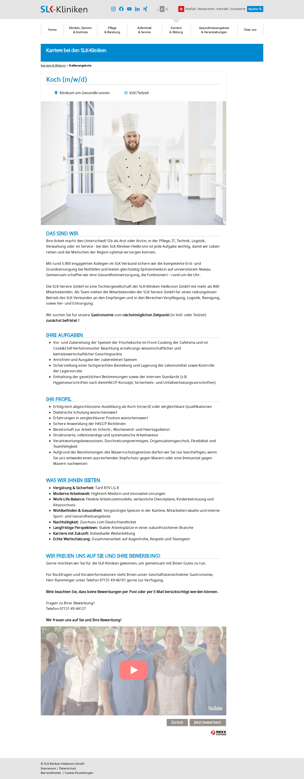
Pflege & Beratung (112, 30)
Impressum (48, 768)
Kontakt (222, 9)
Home (52, 30)
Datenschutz (67, 768)
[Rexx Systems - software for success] (218, 733)
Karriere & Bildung (176, 30)
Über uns (250, 30)
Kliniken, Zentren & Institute (80, 30)
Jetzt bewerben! (207, 722)
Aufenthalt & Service (144, 30)
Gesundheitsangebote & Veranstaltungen (214, 30)
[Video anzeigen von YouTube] (133, 670)
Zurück (177, 722)
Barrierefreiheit (51, 773)
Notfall (190, 9)
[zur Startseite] (64, 9)
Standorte (237, 9)
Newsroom (206, 9)
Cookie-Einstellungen (79, 773)
